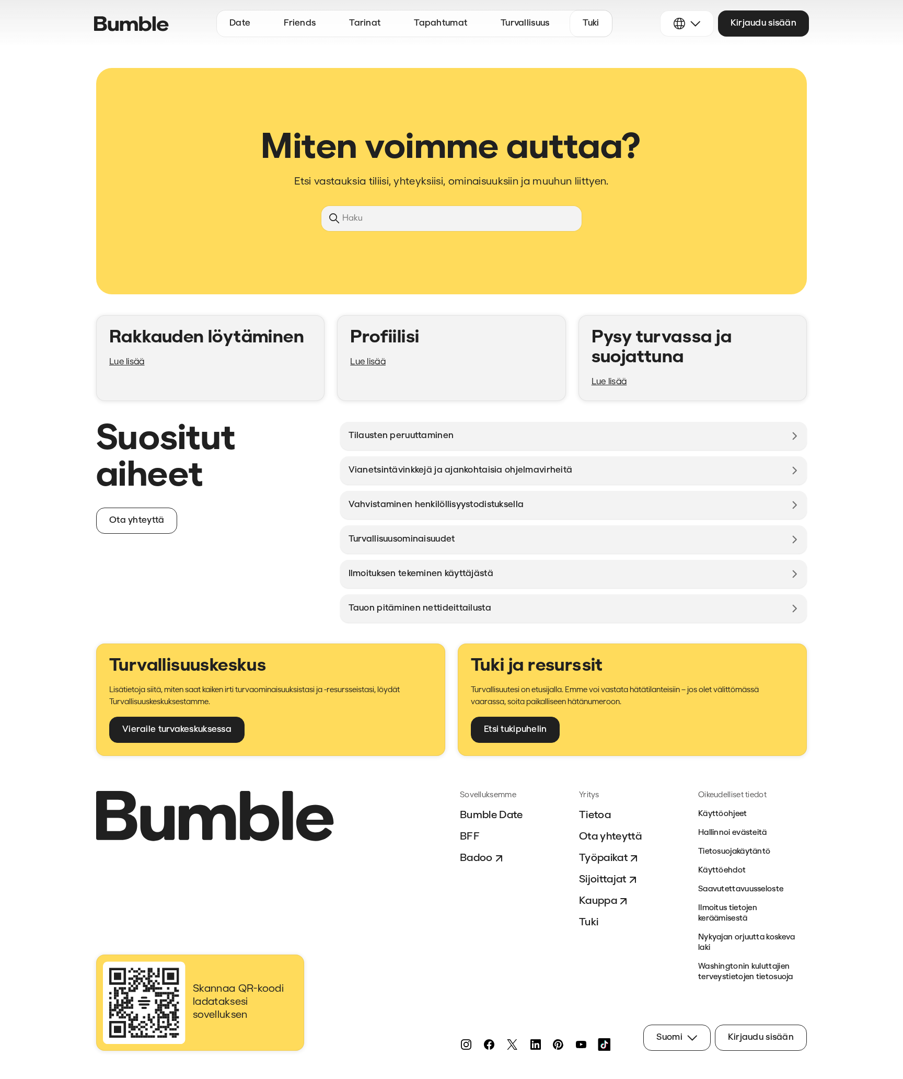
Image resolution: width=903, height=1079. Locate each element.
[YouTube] (581, 1044)
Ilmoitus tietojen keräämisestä (727, 913)
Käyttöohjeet (722, 814)
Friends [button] (300, 23)
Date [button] (239, 23)
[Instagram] (466, 1044)
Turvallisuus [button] (525, 23)
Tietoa (595, 815)
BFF (470, 837)
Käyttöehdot (722, 871)
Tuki (588, 922)
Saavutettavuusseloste (740, 889)
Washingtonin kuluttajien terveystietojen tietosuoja (745, 972)
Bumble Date (491, 815)
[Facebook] (489, 1044)
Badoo (476, 858)
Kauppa (598, 901)
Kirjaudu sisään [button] (763, 23)
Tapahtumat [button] (440, 23)
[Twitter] (512, 1044)
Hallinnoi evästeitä (732, 833)
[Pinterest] (558, 1044)
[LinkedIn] (535, 1044)
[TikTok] (604, 1044)
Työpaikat (603, 858)
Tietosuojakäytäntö (734, 852)
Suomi (669, 1037)
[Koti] (131, 23)
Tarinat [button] (364, 23)
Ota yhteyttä (610, 837)
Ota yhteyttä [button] (136, 520)
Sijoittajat (603, 880)
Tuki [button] (591, 23)
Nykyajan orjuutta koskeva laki (746, 943)
